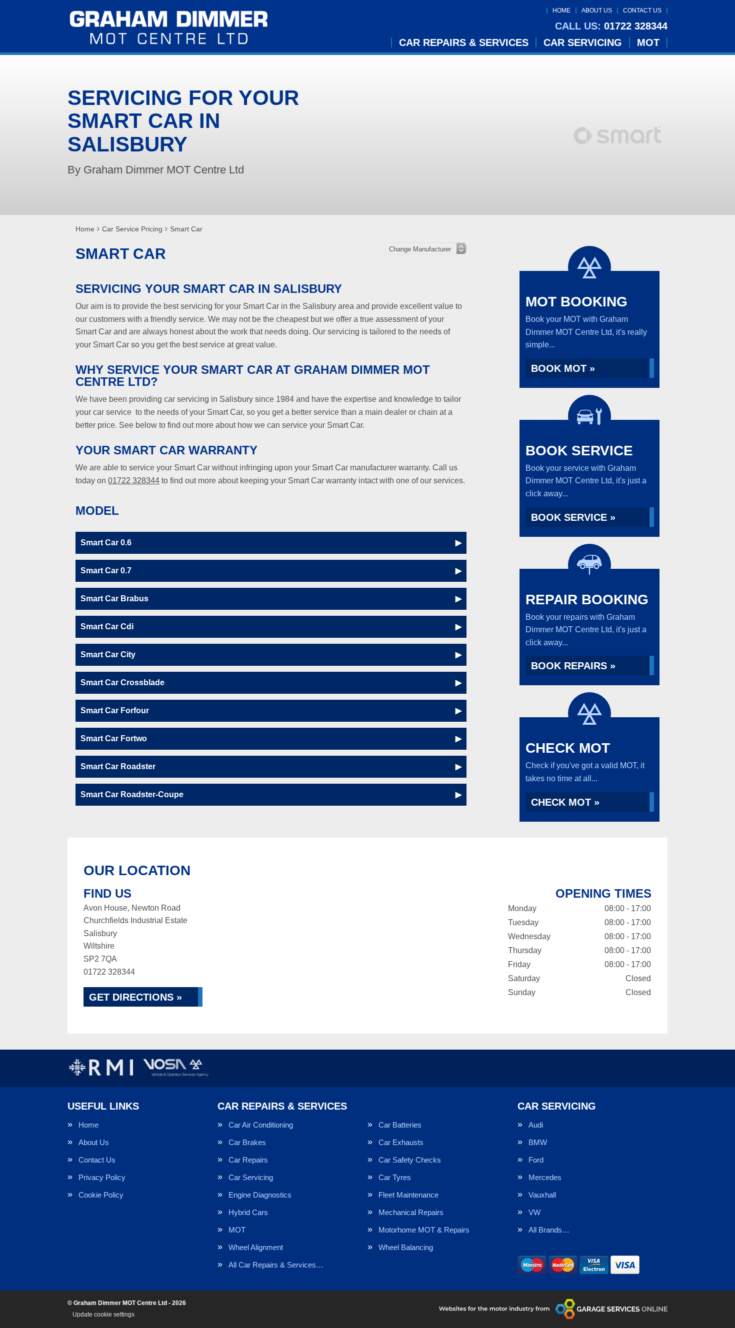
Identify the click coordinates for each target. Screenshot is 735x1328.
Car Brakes (247, 1142)
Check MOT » (565, 802)
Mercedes (545, 1177)
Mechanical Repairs (411, 1212)
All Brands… (549, 1230)
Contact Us (642, 10)
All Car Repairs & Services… (276, 1265)
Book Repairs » (573, 665)
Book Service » (573, 517)
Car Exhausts (401, 1142)
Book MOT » (563, 368)
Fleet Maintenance (408, 1195)
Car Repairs (248, 1160)
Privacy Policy (102, 1177)
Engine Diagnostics (260, 1195)
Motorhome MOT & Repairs (424, 1230)
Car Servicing (583, 42)
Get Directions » (135, 997)
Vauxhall (542, 1195)
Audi (535, 1125)
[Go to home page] (169, 27)
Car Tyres (394, 1177)
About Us (597, 10)
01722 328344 (611, 26)
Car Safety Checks (409, 1160)
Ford (536, 1160)
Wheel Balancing (405, 1247)
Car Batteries (400, 1125)
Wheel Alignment (255, 1247)
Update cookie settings (103, 1314)
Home (561, 10)
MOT (648, 42)
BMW (537, 1142)
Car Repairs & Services (463, 42)
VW (534, 1212)
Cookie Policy (101, 1195)
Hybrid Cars (248, 1212)
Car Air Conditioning (260, 1125)
